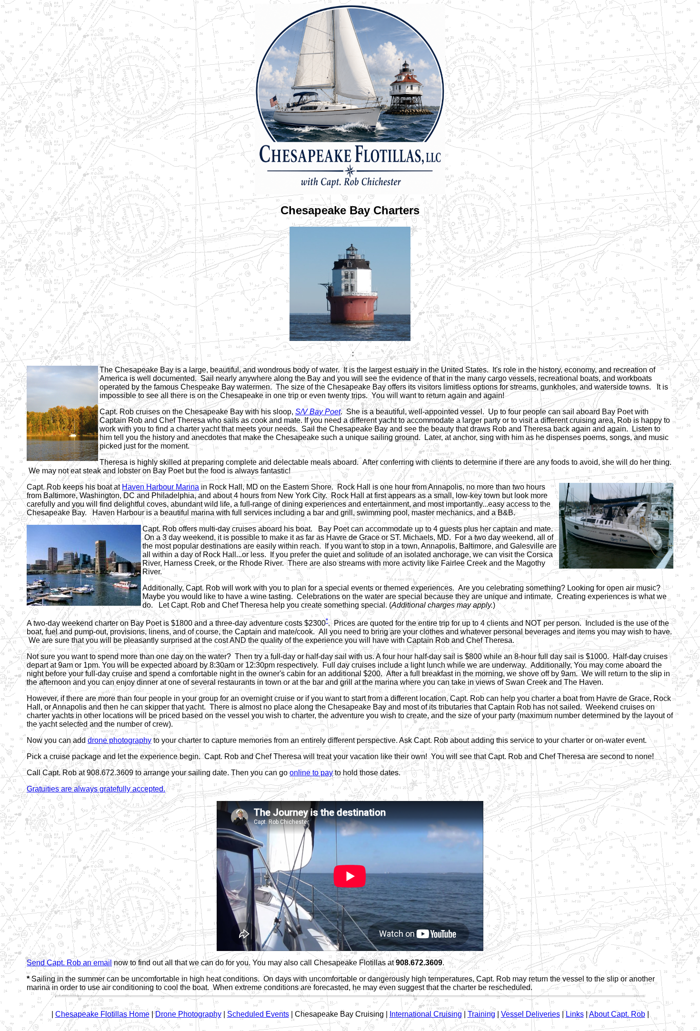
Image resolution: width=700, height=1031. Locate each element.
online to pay (311, 773)
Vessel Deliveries (530, 1014)
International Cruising (426, 1014)
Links (575, 1014)
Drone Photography (188, 1014)
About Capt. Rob (617, 1014)
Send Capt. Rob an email (69, 963)
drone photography (119, 740)
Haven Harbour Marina (160, 487)
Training (481, 1014)
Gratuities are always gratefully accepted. (96, 789)
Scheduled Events (258, 1014)
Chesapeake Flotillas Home (102, 1014)
